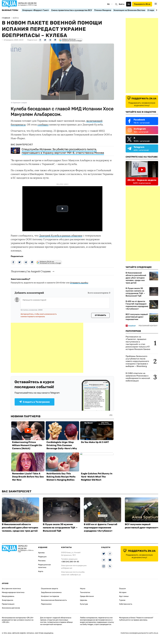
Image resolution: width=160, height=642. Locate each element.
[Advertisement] (47, 348)
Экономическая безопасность (54, 600)
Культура (84, 604)
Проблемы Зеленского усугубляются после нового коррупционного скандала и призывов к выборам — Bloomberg (137, 361)
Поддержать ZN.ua (142, 4)
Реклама (42, 561)
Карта (40, 571)
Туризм (122, 600)
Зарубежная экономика (51, 592)
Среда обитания (87, 596)
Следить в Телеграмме (36, 402)
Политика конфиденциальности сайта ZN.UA (139, 633)
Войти (121, 4)
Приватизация (8, 604)
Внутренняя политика (11, 588)
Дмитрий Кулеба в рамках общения (60, 235)
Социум (122, 588)
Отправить (100, 315)
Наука (82, 588)
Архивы (41, 553)
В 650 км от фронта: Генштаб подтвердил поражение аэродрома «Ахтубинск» (137, 305)
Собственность (125, 604)
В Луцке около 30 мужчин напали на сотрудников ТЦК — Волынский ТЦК (135, 292)
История (122, 592)
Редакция (42, 557)
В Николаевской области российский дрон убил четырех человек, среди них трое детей (136, 278)
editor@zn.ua (75, 575)
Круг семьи (124, 596)
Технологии (85, 592)
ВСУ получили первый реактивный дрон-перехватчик (137, 316)
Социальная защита (49, 588)
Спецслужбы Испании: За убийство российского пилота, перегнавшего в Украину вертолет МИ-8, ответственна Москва (63, 151)
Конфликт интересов (50, 596)
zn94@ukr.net (66, 568)
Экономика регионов (11, 608)
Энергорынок (7, 600)
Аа (129, 4)
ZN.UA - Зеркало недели (142, 180)
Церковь (83, 600)
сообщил (43, 124)
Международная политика (13, 592)
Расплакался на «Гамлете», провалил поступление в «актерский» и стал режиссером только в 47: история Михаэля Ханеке (138, 343)
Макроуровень (8, 596)
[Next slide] (156, 10)
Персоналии (46, 604)
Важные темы (10, 10)
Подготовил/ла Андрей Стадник (31, 271)
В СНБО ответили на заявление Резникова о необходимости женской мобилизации (138, 377)
